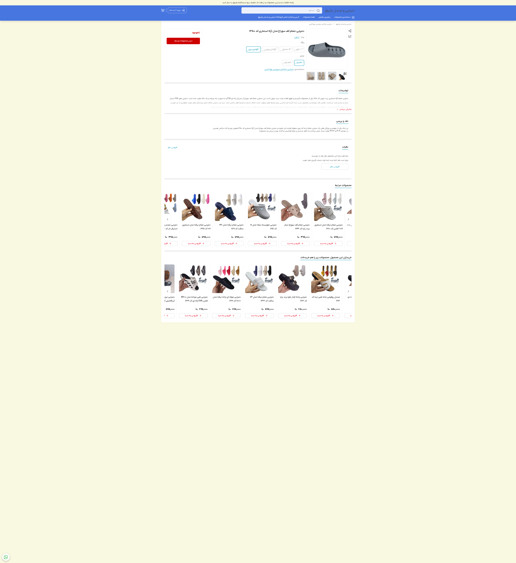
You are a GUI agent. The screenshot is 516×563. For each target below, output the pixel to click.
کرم (297, 49)
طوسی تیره (253, 49)
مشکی (285, 49)
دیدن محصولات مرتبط (183, 41)
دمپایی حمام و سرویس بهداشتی (320, 24)
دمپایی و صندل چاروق (340, 10)
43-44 (287, 63)
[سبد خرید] (162, 10)
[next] (167, 219)
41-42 (299, 63)
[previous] (348, 219)
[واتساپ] (6, 557)
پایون (296, 37)
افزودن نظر (172, 147)
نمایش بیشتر (346, 109)
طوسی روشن (270, 49)
